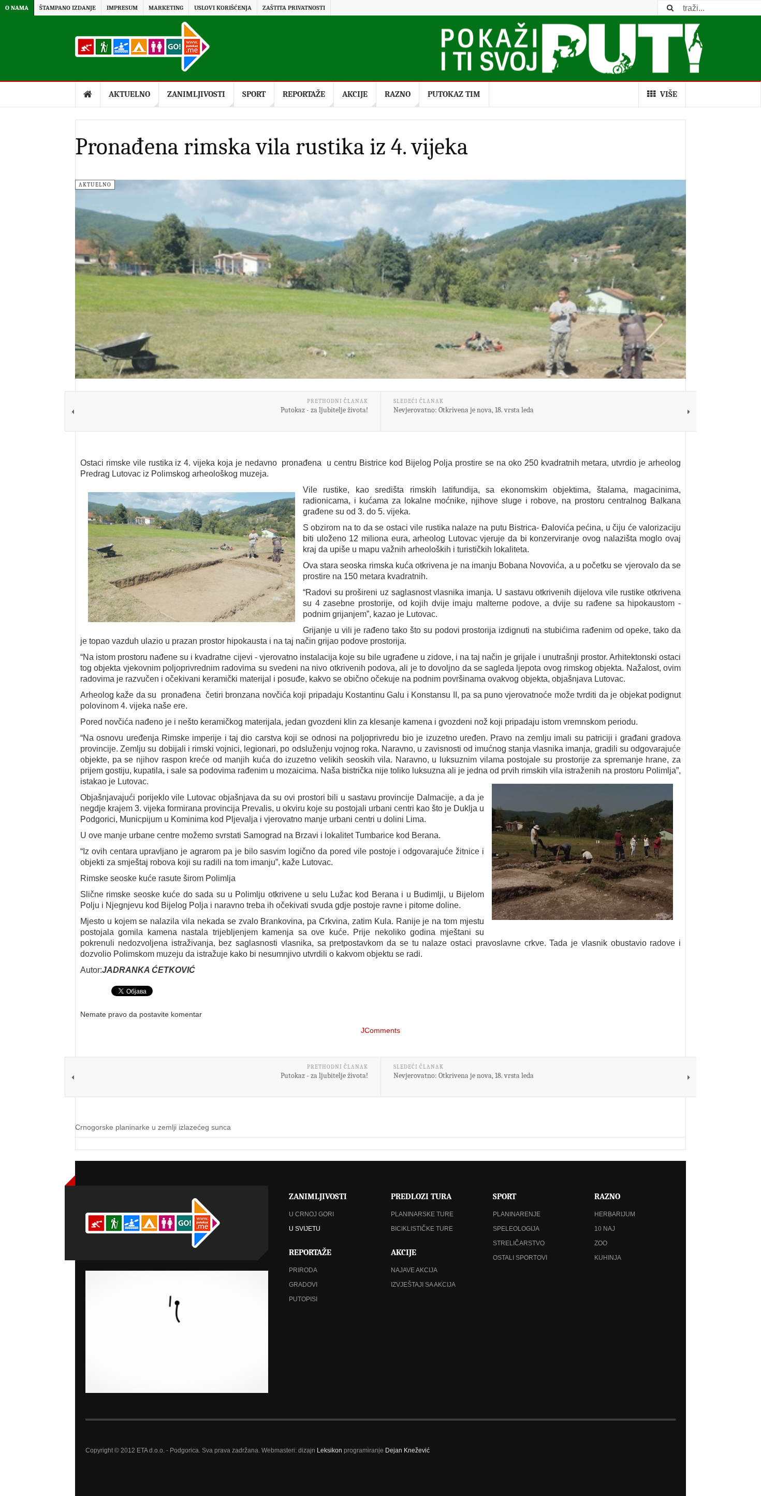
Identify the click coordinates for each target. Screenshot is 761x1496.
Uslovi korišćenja (223, 7)
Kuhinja (607, 1257)
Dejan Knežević (407, 1450)
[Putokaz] (142, 46)
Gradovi (303, 1284)
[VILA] (191, 557)
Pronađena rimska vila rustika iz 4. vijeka (271, 146)
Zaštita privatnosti (293, 7)
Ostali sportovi (520, 1257)
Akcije (355, 94)
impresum (122, 7)
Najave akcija (414, 1270)
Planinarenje (516, 1214)
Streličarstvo (519, 1243)
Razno (398, 94)
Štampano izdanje (67, 7)
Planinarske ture (422, 1214)
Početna (88, 94)
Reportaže (304, 94)
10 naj (604, 1228)
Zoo (600, 1243)
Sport (254, 94)
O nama (16, 7)
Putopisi (303, 1299)
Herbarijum (614, 1214)
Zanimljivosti (196, 94)
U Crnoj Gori (311, 1214)
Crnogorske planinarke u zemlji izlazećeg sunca (153, 1127)
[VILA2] (582, 852)
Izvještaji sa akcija (423, 1284)
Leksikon (329, 1450)
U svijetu (304, 1228)
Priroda (303, 1270)
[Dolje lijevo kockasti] (176, 1332)
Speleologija (516, 1228)
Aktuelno (129, 94)
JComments (380, 1030)
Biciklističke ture (422, 1228)
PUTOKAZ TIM (454, 94)
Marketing (166, 7)
